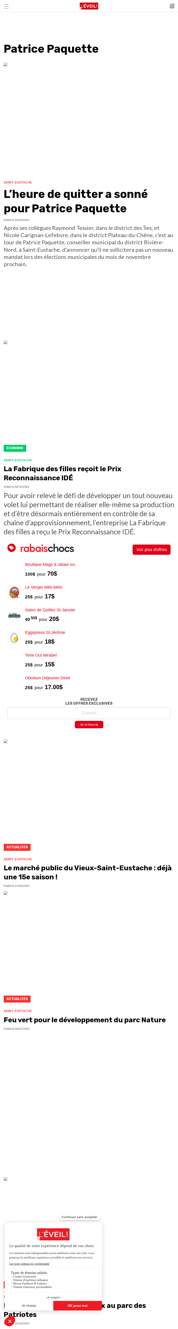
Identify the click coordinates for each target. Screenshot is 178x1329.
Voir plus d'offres (151, 549)
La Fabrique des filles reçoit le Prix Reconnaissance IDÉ (62, 473)
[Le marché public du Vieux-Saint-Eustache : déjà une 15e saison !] (89, 796)
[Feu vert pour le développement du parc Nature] (89, 948)
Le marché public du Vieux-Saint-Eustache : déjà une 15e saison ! (88, 872)
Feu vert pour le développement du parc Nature (85, 1020)
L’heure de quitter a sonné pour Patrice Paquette (76, 201)
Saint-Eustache (18, 182)
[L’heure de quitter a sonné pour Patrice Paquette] (89, 120)
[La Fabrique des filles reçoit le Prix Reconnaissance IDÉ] (89, 397)
